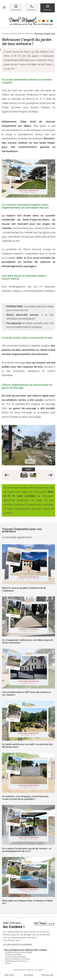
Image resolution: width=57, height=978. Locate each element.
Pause (26, 469)
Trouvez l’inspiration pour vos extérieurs (17, 33)
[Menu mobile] (5, 8)
